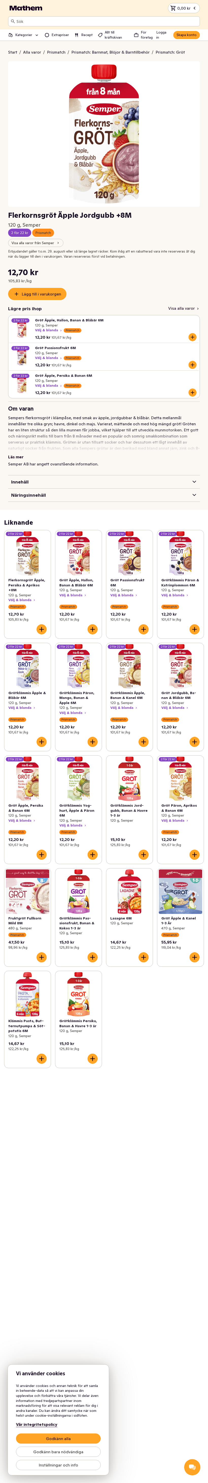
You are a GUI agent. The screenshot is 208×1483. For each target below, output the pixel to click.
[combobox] (107, 21)
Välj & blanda (46, 330)
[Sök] (12, 21)
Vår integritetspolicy (36, 1424)
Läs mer (16, 457)
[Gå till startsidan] (26, 8)
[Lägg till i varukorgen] (192, 337)
